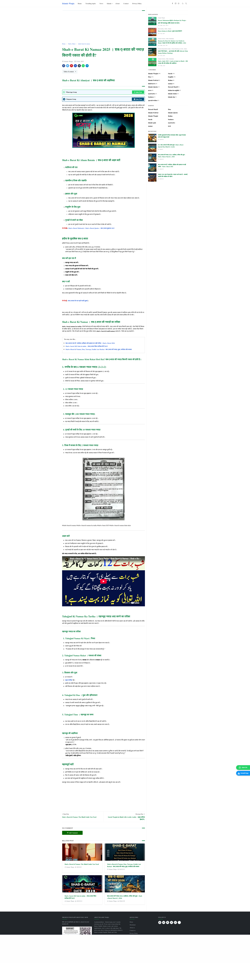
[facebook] (172, 3)
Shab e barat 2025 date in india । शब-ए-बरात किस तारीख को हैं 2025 (87, 346)
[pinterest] (167, 922)
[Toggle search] (186, 3)
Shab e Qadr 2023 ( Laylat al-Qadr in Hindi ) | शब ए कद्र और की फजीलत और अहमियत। (173, 62)
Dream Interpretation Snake (164, 49)
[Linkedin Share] (75, 65)
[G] (179, 922)
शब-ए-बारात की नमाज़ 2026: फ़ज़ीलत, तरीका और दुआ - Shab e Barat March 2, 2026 (171, 156)
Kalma (169, 28)
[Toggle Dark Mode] (182, 3)
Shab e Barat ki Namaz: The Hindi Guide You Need (82, 864)
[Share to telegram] (87, 65)
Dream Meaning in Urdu (177, 49)
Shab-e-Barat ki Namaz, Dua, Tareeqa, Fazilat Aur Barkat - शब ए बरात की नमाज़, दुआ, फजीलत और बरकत (99, 349)
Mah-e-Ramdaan (170, 38)
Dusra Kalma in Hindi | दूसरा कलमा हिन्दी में (170, 31)
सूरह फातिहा (68, 680)
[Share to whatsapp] (83, 65)
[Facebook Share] (63, 65)
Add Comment (73, 833)
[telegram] (163, 922)
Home (131, 922)
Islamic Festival (162, 38)
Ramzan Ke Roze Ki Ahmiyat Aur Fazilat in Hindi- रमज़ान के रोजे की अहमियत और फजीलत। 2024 (172, 42)
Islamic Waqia (68, 3)
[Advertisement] (103, 26)
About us (132, 928)
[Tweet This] (67, 65)
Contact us (132, 930)
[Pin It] (71, 65)
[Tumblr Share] (79, 65)
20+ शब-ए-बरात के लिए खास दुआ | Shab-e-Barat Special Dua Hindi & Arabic (170, 146)
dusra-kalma (161, 28)
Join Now (139, 92)
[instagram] (175, 3)
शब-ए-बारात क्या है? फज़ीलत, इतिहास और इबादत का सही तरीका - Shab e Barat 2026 (90, 343)
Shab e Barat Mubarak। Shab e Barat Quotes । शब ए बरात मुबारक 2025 (91, 228)
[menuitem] (79, 3)
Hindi (166, 28)
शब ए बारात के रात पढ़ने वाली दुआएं (78, 300)
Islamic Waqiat (161, 18)
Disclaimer (133, 925)
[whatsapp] (178, 3)
